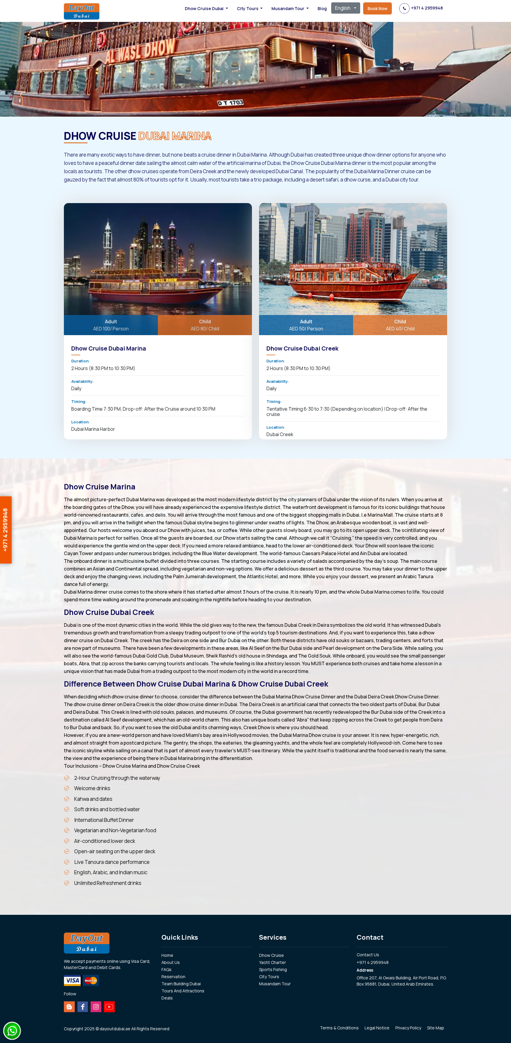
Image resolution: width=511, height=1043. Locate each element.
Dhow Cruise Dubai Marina (108, 348)
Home (167, 955)
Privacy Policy (408, 1028)
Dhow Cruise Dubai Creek (302, 348)
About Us (170, 962)
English (342, 8)
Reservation (173, 976)
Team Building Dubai (181, 983)
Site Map (435, 1028)
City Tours (269, 976)
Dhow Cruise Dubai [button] (204, 8)
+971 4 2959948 (427, 8)
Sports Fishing (273, 969)
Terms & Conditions (339, 1028)
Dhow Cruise (271, 955)
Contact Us (368, 954)
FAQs (166, 969)
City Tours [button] (248, 8)
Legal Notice (377, 1028)
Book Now (377, 8)
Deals (167, 998)
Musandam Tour (275, 983)
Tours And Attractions (182, 991)
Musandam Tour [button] (288, 8)
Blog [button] (322, 8)
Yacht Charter (272, 962)
